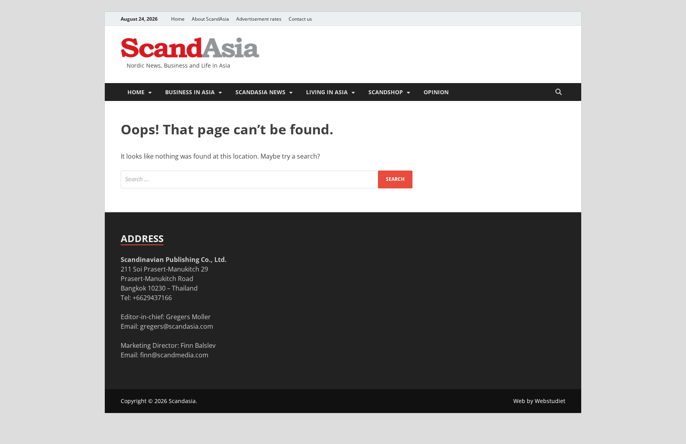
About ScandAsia (210, 19)
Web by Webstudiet (539, 401)
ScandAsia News (260, 92)
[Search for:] (266, 179)
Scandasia (182, 401)
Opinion (436, 92)
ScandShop (385, 92)
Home (178, 19)
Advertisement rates (258, 19)
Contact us (300, 19)
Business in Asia (190, 92)
